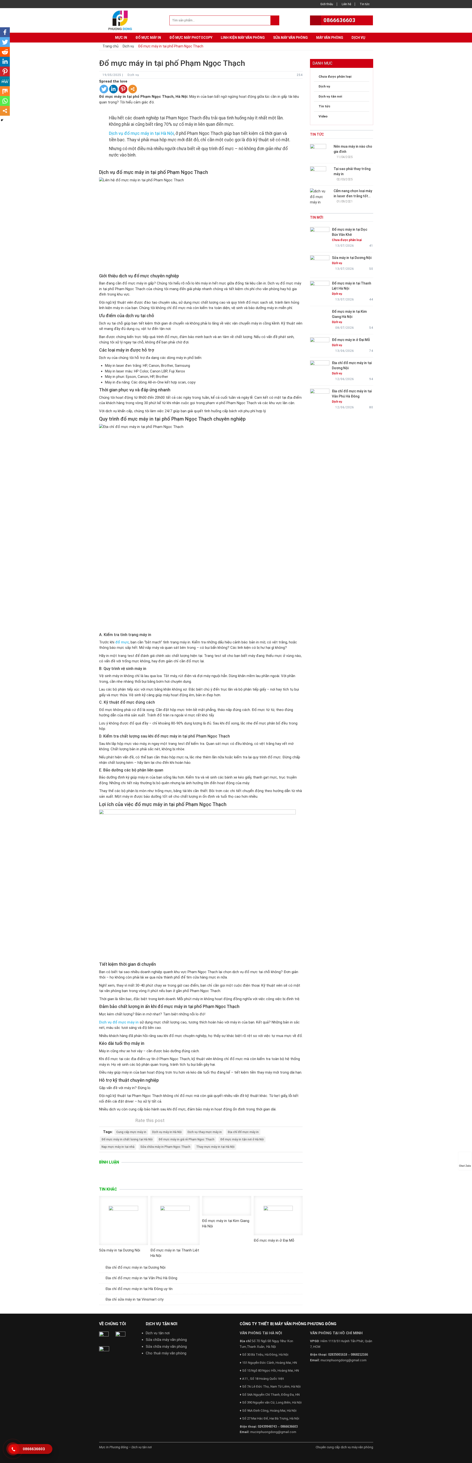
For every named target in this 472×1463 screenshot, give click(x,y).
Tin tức (364, 4)
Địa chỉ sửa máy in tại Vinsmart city (134, 1299)
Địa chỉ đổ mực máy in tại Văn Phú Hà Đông (141, 1278)
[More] (132, 89)
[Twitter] (104, 89)
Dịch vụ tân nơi (330, 96)
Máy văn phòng (329, 38)
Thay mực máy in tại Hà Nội (215, 1147)
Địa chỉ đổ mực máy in (243, 1132)
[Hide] (2, 120)
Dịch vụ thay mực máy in (205, 1132)
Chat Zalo (465, 1166)
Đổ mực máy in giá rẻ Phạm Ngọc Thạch (186, 1139)
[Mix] (5, 91)
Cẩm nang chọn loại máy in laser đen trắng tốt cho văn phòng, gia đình (353, 196)
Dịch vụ (358, 38)
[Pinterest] (123, 89)
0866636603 (339, 20)
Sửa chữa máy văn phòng (166, 1339)
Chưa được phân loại (335, 76)
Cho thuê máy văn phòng (166, 1353)
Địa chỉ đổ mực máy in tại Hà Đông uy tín (139, 1289)
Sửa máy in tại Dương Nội (119, 1250)
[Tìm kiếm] (274, 20)
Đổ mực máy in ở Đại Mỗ (274, 1240)
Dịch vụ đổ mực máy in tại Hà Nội (141, 133)
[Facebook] (5, 32)
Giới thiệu (326, 4)
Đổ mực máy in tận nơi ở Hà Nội (242, 1139)
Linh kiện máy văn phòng (243, 38)
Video (323, 116)
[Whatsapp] (5, 101)
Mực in (121, 38)
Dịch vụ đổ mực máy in (119, 1022)
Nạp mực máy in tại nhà (118, 1147)
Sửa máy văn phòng (290, 38)
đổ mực (122, 642)
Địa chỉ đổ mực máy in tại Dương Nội (135, 1267)
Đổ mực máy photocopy (190, 38)
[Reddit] (5, 52)
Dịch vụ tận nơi (158, 1333)
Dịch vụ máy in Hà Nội (167, 1132)
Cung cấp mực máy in (131, 1132)
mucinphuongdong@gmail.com (273, 1432)
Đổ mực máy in (148, 38)
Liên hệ (346, 4)
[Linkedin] (113, 89)
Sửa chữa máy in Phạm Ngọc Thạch (165, 1147)
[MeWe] (5, 81)
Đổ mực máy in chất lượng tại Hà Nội (127, 1139)
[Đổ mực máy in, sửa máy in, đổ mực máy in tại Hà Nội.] (121, 20)
